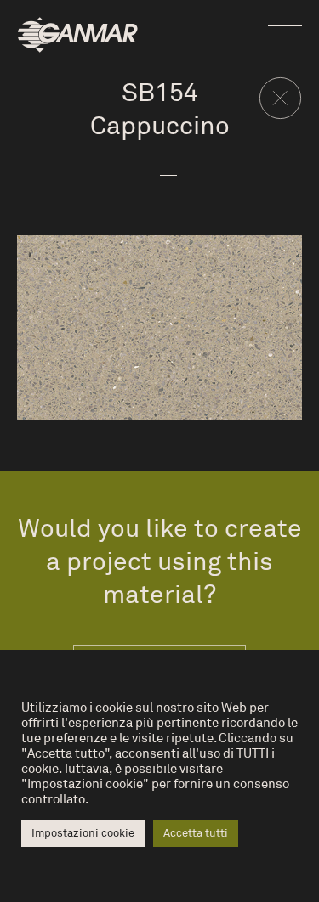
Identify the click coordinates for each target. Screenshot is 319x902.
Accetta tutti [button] (195, 833)
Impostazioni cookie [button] (82, 833)
